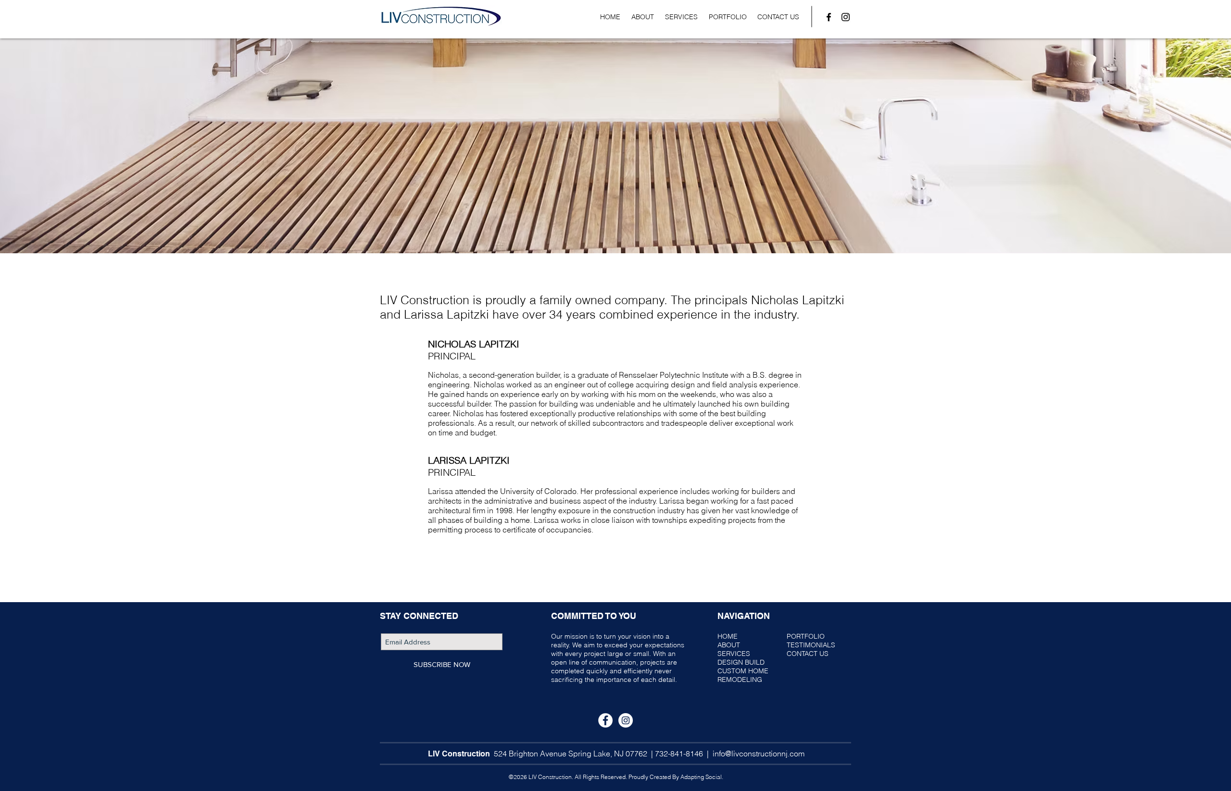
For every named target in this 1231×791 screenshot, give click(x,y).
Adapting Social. (701, 776)
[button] (681, 16)
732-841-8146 (679, 753)
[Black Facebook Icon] (828, 17)
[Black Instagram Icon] (845, 17)
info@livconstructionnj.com (758, 753)
